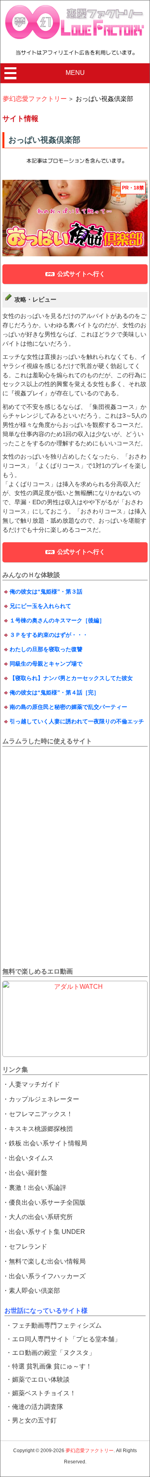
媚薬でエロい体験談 (41, 1379)
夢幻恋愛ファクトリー (90, 1450)
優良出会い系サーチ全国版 (47, 1202)
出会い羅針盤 (28, 1172)
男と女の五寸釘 (34, 1420)
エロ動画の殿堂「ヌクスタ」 (53, 1352)
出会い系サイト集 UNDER (47, 1231)
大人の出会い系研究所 (41, 1216)
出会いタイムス (31, 1158)
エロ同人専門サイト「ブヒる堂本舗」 (66, 1339)
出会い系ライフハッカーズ (47, 1276)
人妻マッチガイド (34, 1084)
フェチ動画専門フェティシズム (57, 1325)
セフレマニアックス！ (41, 1114)
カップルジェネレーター (44, 1099)
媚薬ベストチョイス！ (44, 1393)
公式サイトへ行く (81, 273)
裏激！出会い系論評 (37, 1187)
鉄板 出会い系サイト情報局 (48, 1143)
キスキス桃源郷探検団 (41, 1128)
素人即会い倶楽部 (34, 1290)
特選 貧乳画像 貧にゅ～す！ (52, 1366)
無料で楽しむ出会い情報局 (47, 1261)
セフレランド (28, 1246)
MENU (75, 72)
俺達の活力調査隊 (37, 1406)
